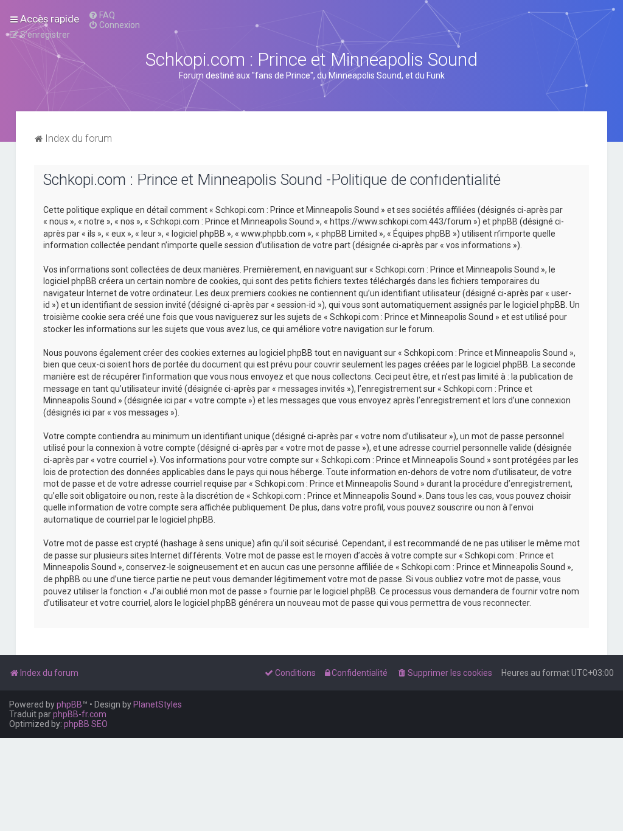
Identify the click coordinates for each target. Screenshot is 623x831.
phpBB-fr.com (79, 714)
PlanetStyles (157, 704)
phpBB (69, 704)
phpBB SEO (86, 724)
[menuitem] (101, 15)
